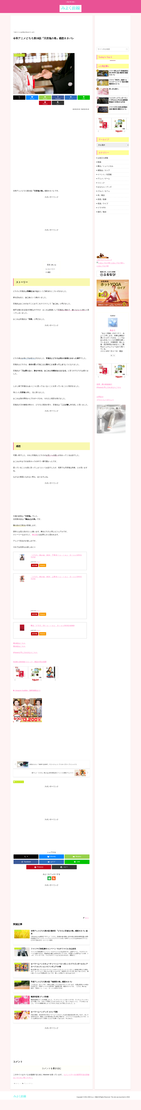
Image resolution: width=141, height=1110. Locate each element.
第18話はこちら (19, 643)
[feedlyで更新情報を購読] (49, 878)
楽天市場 (34, 565)
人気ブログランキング (104, 260)
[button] (58, 103)
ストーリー (51, 269)
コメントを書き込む (51, 1068)
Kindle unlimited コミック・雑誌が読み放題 (30, 662)
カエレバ (38, 561)
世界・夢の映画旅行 (104, 384)
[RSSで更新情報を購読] (54, 878)
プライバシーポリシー (105, 400)
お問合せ (100, 397)
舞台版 (34, 535)
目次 (48, 265)
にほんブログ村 (103, 266)
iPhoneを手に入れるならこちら (25, 652)
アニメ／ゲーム (19, 781)
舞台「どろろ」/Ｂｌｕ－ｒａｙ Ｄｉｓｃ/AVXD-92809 (52, 626)
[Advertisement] (51, 23)
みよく (113, 330)
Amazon (42, 565)
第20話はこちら (19, 646)
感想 (48, 272)
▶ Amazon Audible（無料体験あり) (26, 690)
